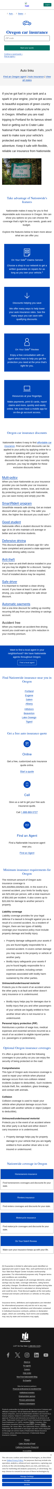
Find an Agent (27, 852)
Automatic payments (16, 603)
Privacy (27, 1440)
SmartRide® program (17, 503)
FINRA (31, 1422)
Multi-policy (10, 477)
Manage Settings (27, 1476)
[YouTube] (45, 1355)
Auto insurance (36, 76)
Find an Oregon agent (14, 76)
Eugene (29, 695)
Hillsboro (29, 709)
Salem (29, 699)
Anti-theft (8, 559)
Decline (27, 1484)
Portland (29, 691)
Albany (29, 703)
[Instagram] (27, 1355)
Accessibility (27, 1451)
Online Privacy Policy (15, 1460)
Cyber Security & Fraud (27, 1443)
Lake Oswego (29, 717)
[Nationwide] (27, 1337)
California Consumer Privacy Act (27, 1447)
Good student (11, 521)
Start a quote (27, 771)
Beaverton (29, 713)
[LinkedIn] (36, 1355)
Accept (27, 1480)
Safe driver (9, 581)
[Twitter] (17, 1355)
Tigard (29, 721)
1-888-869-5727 (29, 812)
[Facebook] (8, 1355)
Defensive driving (14, 540)
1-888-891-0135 (34, 1346)
